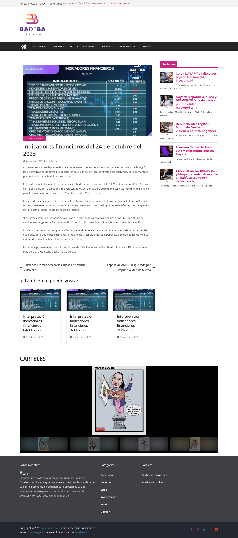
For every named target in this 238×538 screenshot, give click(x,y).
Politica (105, 504)
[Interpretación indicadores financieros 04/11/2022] (40, 291)
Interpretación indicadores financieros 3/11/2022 (81, 323)
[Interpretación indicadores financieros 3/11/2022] (87, 291)
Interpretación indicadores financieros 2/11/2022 (128, 323)
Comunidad (38, 46)
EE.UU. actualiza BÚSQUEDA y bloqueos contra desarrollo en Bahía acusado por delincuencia (197, 176)
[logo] (24, 473)
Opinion (105, 511)
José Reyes (52, 161)
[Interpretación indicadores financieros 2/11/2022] (134, 291)
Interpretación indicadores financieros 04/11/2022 (35, 323)
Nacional (89, 46)
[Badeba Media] (24, 46)
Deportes (58, 46)
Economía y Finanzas (34, 138)
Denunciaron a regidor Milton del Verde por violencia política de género (196, 127)
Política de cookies (152, 482)
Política (106, 46)
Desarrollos (126, 46)
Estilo (74, 46)
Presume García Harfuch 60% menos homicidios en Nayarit (97, 3)
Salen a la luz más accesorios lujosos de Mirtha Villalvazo (55, 267)
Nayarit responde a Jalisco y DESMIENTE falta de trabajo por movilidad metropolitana (196, 102)
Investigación (108, 497)
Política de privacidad (154, 475)
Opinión (146, 46)
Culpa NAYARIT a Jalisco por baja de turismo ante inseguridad (196, 77)
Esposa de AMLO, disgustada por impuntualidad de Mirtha (129, 267)
